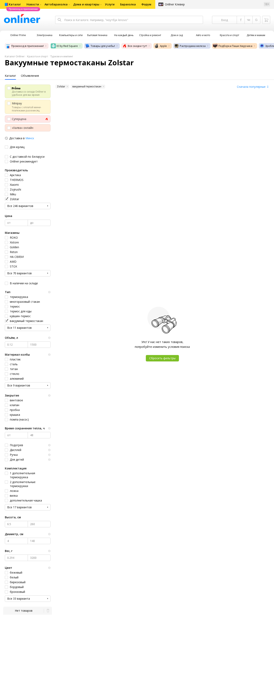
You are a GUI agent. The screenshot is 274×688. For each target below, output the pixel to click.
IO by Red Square (67, 46)
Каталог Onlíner (15, 56)
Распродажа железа (193, 46)
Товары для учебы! (103, 46)
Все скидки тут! (137, 46)
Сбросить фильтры (162, 358)
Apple (163, 46)
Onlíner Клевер (175, 4)
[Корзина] (266, 20)
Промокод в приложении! (27, 46)
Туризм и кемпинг (61, 56)
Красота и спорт (37, 56)
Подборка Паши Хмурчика (235, 46)
